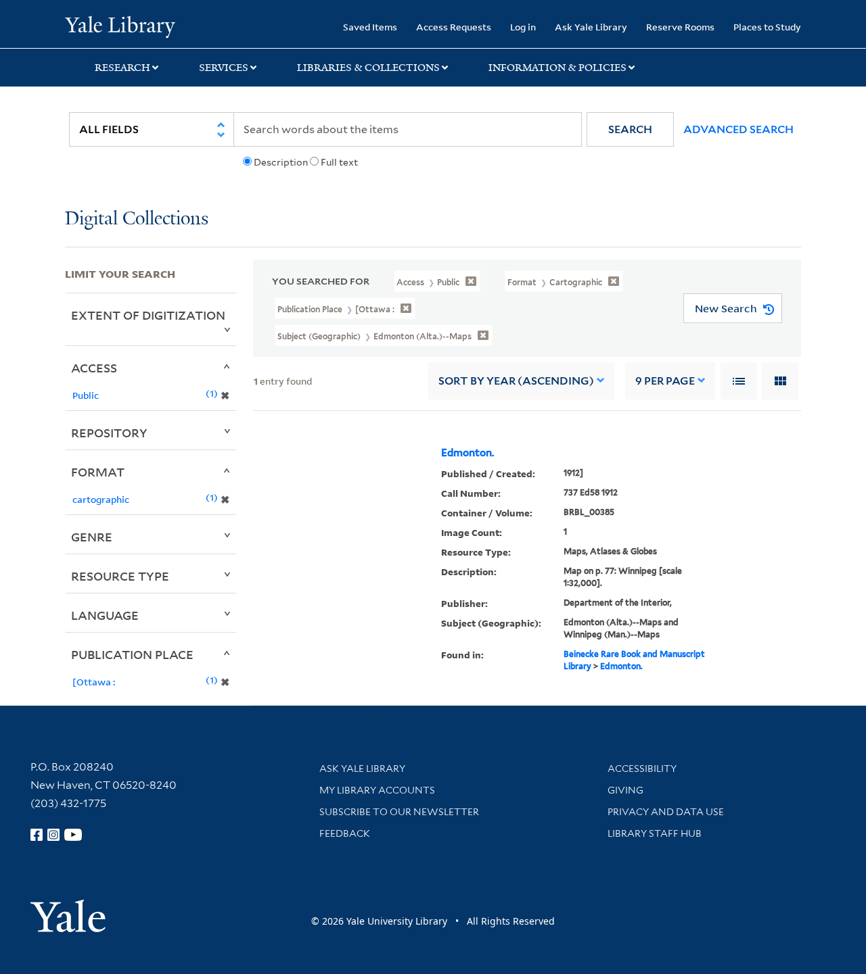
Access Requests (453, 26)
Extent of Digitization (148, 315)
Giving (625, 790)
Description (281, 162)
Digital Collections (136, 219)
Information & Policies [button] (557, 67)
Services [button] (223, 67)
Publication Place (132, 654)
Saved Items (370, 26)
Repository (109, 432)
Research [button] (122, 67)
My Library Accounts (377, 790)
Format (97, 472)
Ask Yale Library (591, 26)
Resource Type (120, 576)
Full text (339, 162)
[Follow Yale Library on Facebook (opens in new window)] (36, 835)
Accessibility (642, 768)
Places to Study (767, 26)
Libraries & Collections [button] (368, 67)
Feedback (344, 833)
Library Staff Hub (655, 833)
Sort (516, 380)
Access (94, 368)
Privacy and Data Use (666, 811)
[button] (630, 129)
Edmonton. (467, 453)
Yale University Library (120, 26)
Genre (91, 537)
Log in (523, 26)
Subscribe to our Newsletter (399, 811)
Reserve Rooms (680, 26)
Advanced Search (738, 129)
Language (105, 615)
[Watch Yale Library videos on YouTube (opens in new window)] (73, 835)
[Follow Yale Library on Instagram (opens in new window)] (53, 835)
